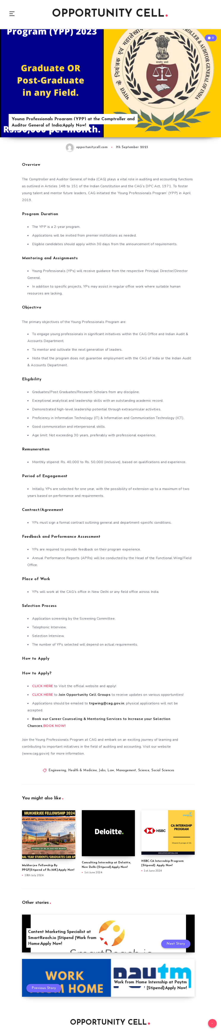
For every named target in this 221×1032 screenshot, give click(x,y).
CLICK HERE (42, 686)
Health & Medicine (82, 770)
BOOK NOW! (54, 725)
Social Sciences (162, 770)
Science (144, 770)
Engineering (57, 770)
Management (126, 770)
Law (110, 770)
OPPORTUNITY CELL (108, 13)
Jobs (102, 770)
